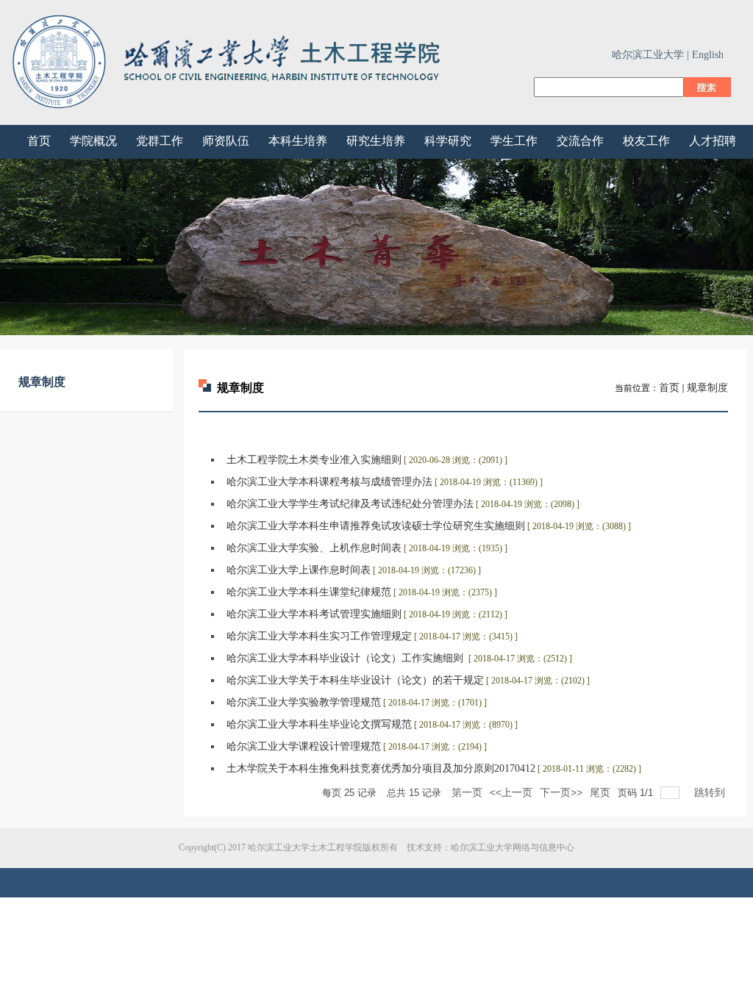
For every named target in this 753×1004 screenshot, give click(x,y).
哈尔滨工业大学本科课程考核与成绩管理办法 (329, 481)
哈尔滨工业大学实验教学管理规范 (303, 702)
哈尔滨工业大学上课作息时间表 (298, 569)
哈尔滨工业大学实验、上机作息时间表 (314, 547)
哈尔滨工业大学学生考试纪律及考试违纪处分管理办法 (350, 503)
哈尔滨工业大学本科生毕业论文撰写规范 (319, 724)
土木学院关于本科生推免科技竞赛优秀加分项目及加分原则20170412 (380, 768)
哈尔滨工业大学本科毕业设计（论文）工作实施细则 (346, 658)
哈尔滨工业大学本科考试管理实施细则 (314, 614)
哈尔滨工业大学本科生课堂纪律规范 (308, 592)
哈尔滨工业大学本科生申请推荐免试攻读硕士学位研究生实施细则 (375, 525)
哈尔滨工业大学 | (650, 54)
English (708, 54)
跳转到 (711, 792)
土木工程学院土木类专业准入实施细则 (314, 459)
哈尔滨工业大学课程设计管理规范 (303, 746)
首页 (669, 387)
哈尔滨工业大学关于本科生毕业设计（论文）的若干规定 (355, 680)
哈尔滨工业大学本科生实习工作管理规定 (319, 636)
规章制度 (707, 387)
